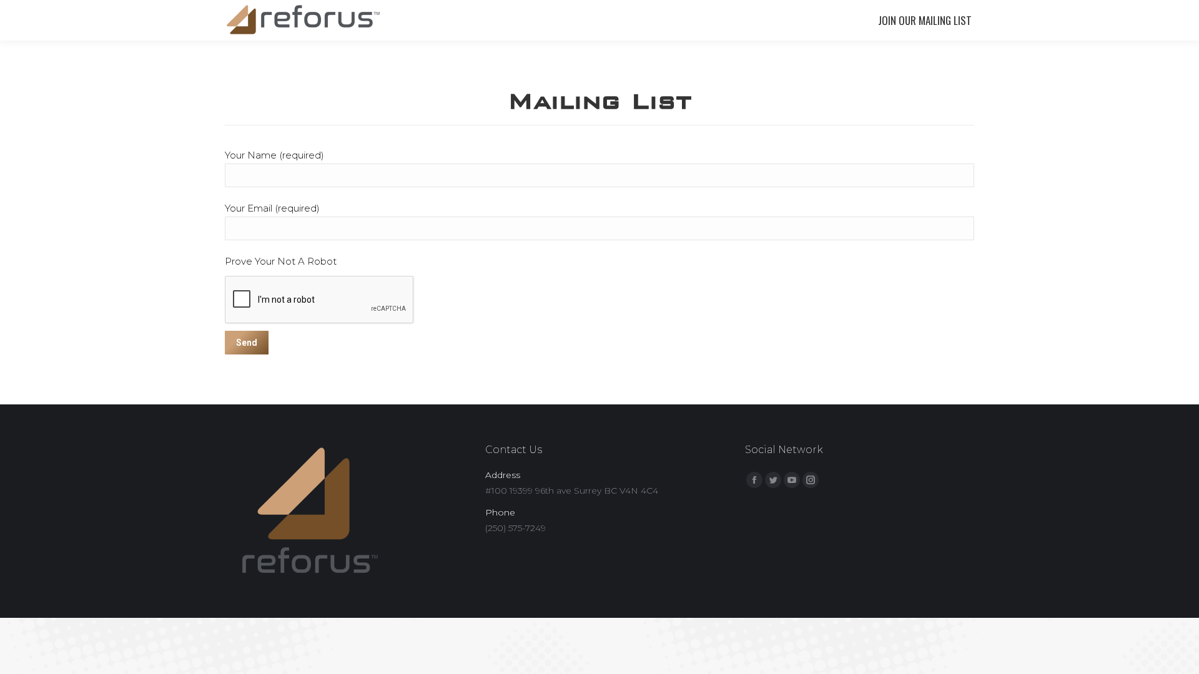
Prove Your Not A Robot (281, 261)
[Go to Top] (1179, 654)
